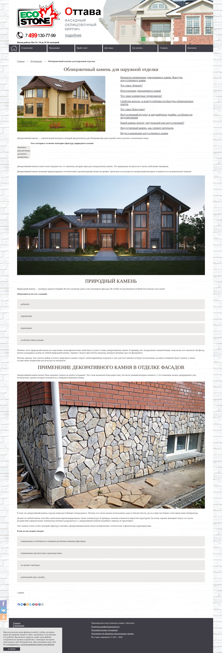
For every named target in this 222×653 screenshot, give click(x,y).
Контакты (192, 48)
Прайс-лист (82, 48)
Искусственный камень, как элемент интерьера (147, 128)
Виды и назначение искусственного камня (144, 133)
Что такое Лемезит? (131, 85)
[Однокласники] (3, 617)
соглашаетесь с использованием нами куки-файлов (30, 644)
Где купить (137, 48)
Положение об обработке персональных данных (112, 634)
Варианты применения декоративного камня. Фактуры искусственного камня (151, 79)
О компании (27, 48)
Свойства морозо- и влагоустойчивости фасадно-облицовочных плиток (156, 103)
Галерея (164, 48)
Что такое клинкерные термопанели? (141, 95)
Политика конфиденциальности (105, 627)
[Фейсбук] (3, 603)
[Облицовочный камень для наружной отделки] (61, 104)
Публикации (36, 61)
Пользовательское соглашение (104, 630)
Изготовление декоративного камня (140, 90)
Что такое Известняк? (132, 109)
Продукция (54, 48)
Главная (21, 61)
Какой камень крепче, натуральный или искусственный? (152, 122)
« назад (20, 592)
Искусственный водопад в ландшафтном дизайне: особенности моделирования (156, 116)
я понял (11, 649)
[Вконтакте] (3, 610)
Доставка (108, 48)
